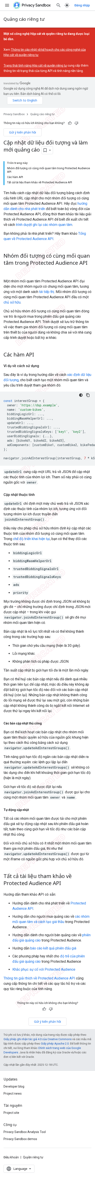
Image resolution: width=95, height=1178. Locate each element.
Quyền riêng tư (33, 1157)
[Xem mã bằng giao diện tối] (80, 395)
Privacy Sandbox (14, 114)
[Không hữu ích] (76, 123)
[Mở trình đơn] (7, 5)
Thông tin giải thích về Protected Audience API (39, 978)
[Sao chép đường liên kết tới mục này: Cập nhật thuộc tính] (39, 494)
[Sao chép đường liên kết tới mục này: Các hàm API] (38, 355)
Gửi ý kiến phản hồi (22, 132)
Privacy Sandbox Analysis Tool (25, 1132)
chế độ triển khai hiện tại (31, 539)
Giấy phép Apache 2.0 (55, 1043)
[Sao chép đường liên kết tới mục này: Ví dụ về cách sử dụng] (43, 366)
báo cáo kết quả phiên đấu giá (53, 948)
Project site (11, 1112)
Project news (13, 1093)
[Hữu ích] (69, 123)
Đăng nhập (82, 5)
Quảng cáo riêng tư (24, 19)
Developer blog (14, 1086)
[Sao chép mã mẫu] (87, 395)
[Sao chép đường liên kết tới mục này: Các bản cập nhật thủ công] (46, 723)
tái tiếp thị (46, 292)
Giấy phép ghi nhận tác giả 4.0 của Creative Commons (38, 1039)
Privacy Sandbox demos (20, 1139)
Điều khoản (11, 1157)
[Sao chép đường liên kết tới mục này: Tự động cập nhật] (33, 809)
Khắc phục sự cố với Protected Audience (43, 969)
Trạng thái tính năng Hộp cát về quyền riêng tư (35, 65)
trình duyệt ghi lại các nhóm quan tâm (44, 225)
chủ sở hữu (12, 302)
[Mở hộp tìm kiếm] (58, 5)
